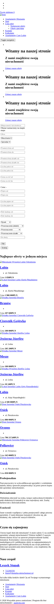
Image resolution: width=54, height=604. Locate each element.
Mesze (4, 356)
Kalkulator (9, 33)
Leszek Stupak (10, 565)
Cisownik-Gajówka (13, 321)
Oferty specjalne (17, 28)
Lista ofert (9, 24)
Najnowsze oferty (17, 26)
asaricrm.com (19, 603)
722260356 (10, 571)
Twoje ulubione (7, 12)
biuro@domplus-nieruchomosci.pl (19, 573)
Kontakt (8, 31)
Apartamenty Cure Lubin (15, 35)
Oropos (5, 427)
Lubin (4, 267)
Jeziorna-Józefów (12, 338)
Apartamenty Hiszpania (15, 19)
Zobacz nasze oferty (13, 68)
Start (7, 21)
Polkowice (7, 445)
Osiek (4, 410)
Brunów (5, 303)
